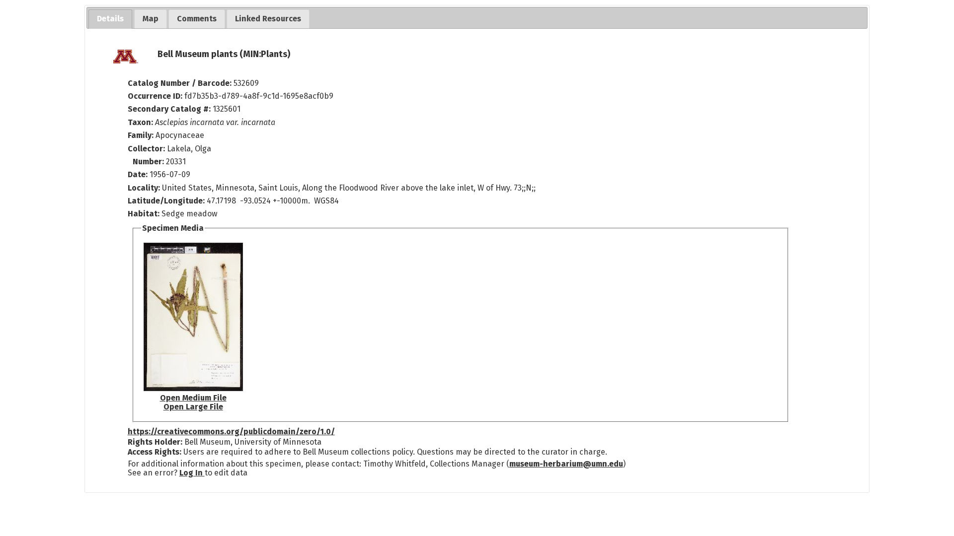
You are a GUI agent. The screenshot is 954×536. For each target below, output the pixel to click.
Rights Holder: (155, 442)
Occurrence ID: (156, 96)
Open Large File (193, 406)
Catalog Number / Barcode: (181, 83)
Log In (192, 472)
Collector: (147, 148)
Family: (141, 135)
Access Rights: (154, 452)
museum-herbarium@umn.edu (566, 464)
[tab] (110, 19)
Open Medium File (193, 397)
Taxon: (140, 122)
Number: (149, 161)
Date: (138, 174)
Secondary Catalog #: (169, 109)
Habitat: (144, 213)
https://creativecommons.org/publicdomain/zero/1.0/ (231, 431)
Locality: (144, 188)
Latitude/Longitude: (166, 200)
